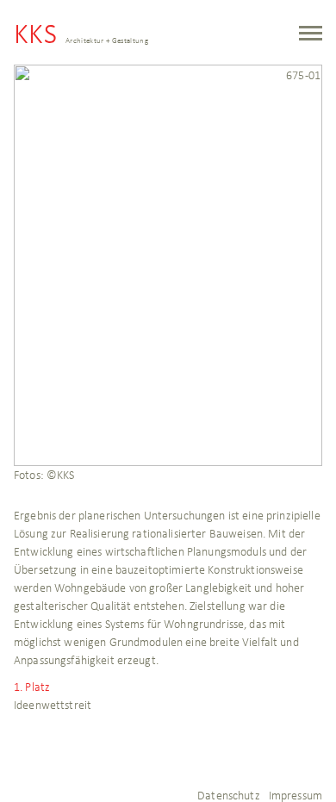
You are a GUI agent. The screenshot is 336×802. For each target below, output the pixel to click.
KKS (81, 37)
